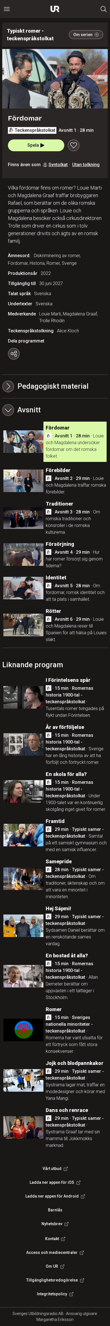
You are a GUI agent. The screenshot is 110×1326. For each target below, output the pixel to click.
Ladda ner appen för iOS (52, 1182)
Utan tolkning (86, 164)
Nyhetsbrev (51, 1224)
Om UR (52, 1266)
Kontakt (52, 1238)
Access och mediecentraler (52, 1252)
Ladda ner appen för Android (52, 1196)
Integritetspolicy (52, 1294)
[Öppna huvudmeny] (6, 9)
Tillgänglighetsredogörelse (52, 1280)
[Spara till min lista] (74, 145)
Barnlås (55, 1210)
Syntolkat (58, 164)
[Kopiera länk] (14, 354)
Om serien (83, 34)
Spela (33, 145)
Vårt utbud (52, 1168)
